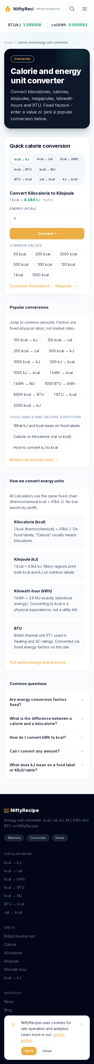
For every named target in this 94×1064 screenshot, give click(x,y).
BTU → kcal (23, 179)
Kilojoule (11, 961)
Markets (14, 838)
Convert (45, 233)
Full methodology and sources (38, 662)
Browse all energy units (31, 459)
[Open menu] (84, 9)
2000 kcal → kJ (27, 405)
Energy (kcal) (23, 209)
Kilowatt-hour (15, 969)
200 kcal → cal (26, 351)
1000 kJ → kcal (27, 372)
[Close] (81, 1024)
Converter (38, 838)
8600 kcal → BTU (29, 394)
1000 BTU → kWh (60, 383)
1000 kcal (40, 275)
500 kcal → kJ (61, 351)
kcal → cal (44, 159)
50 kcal (20, 254)
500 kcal (21, 264)
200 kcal (43, 254)
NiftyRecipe (24, 810)
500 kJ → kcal (62, 362)
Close (47, 1051)
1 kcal (18, 275)
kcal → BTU (23, 169)
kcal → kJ (21, 159)
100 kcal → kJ (26, 340)
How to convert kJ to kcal (36, 447)
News (59, 838)
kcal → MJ (47, 169)
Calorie (10, 944)
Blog (8, 1010)
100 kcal (45, 264)
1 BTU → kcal (65, 394)
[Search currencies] (72, 9)
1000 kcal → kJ (27, 362)
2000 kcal (68, 254)
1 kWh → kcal (61, 372)
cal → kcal (47, 179)
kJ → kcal (70, 179)
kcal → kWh (69, 159)
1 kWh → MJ (24, 383)
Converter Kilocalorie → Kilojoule (41, 286)
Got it (29, 1051)
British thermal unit (19, 936)
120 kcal (68, 264)
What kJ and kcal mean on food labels (47, 425)
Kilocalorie (13, 953)
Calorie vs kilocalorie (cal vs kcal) (43, 436)
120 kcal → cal (60, 340)
